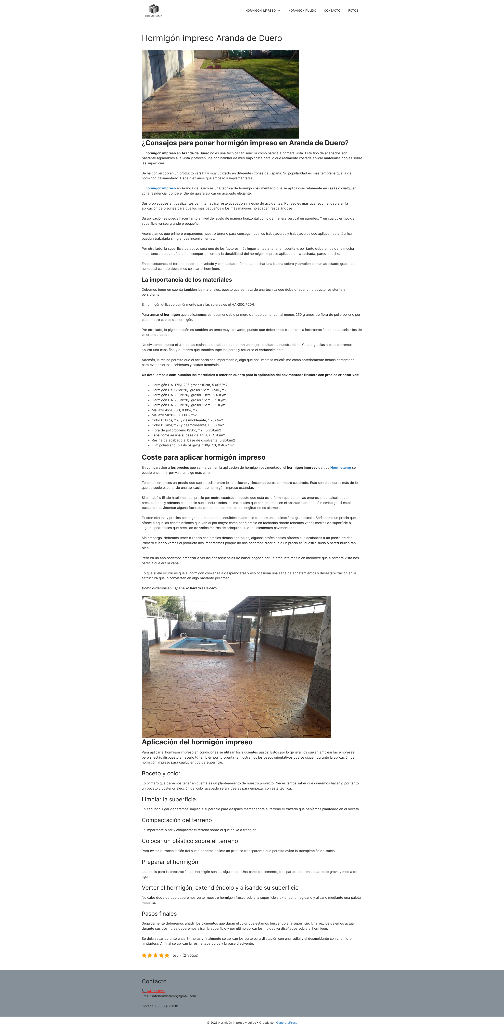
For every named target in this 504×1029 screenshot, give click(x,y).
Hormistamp (340, 467)
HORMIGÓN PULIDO (302, 10)
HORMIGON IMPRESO (261, 10)
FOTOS (353, 10)
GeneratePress (286, 1022)
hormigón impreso (160, 188)
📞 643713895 (153, 991)
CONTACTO (332, 10)
